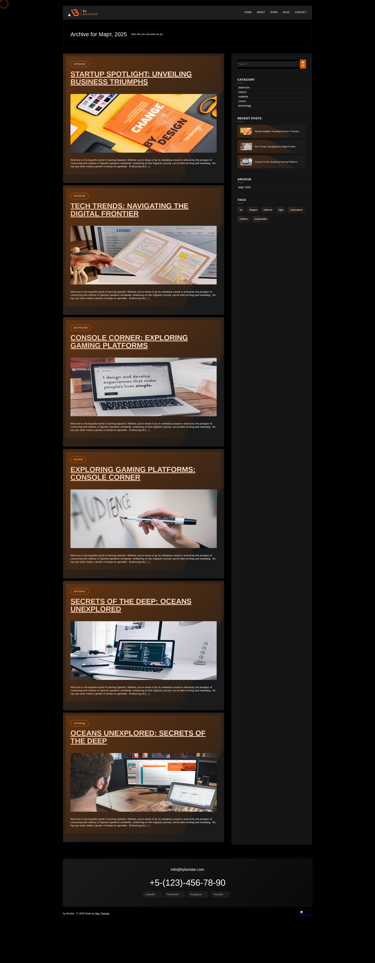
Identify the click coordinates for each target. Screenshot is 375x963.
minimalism (296, 209)
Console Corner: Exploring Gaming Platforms (129, 342)
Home (248, 12)
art (241, 209)
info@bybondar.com (187, 870)
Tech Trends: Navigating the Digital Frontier (129, 210)
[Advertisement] (88, 941)
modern (244, 219)
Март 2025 (244, 187)
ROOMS (78, 459)
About (261, 12)
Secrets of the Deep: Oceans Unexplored (130, 605)
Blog (286, 12)
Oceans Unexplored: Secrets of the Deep (138, 737)
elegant (253, 209)
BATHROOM (81, 327)
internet (268, 209)
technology (80, 723)
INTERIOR (79, 64)
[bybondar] (82, 12)
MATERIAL (80, 591)
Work (274, 12)
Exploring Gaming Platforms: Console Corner (132, 473)
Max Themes (102, 913)
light (281, 209)
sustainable (261, 219)
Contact (300, 12)
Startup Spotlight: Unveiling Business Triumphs (131, 78)
